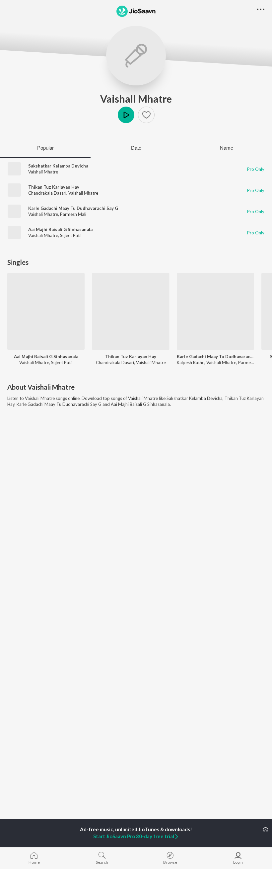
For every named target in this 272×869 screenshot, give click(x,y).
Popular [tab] (45, 148)
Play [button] (126, 115)
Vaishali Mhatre (136, 99)
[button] (146, 115)
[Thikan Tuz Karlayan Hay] (130, 311)
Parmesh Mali (73, 214)
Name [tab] (226, 148)
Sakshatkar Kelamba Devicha (58, 166)
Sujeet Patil (71, 235)
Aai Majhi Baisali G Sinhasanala (60, 229)
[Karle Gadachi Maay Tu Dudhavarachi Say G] (215, 311)
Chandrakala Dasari (47, 193)
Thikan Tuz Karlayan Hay (53, 187)
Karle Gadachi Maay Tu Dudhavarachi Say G (73, 208)
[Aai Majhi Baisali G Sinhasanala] (46, 311)
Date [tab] (136, 148)
